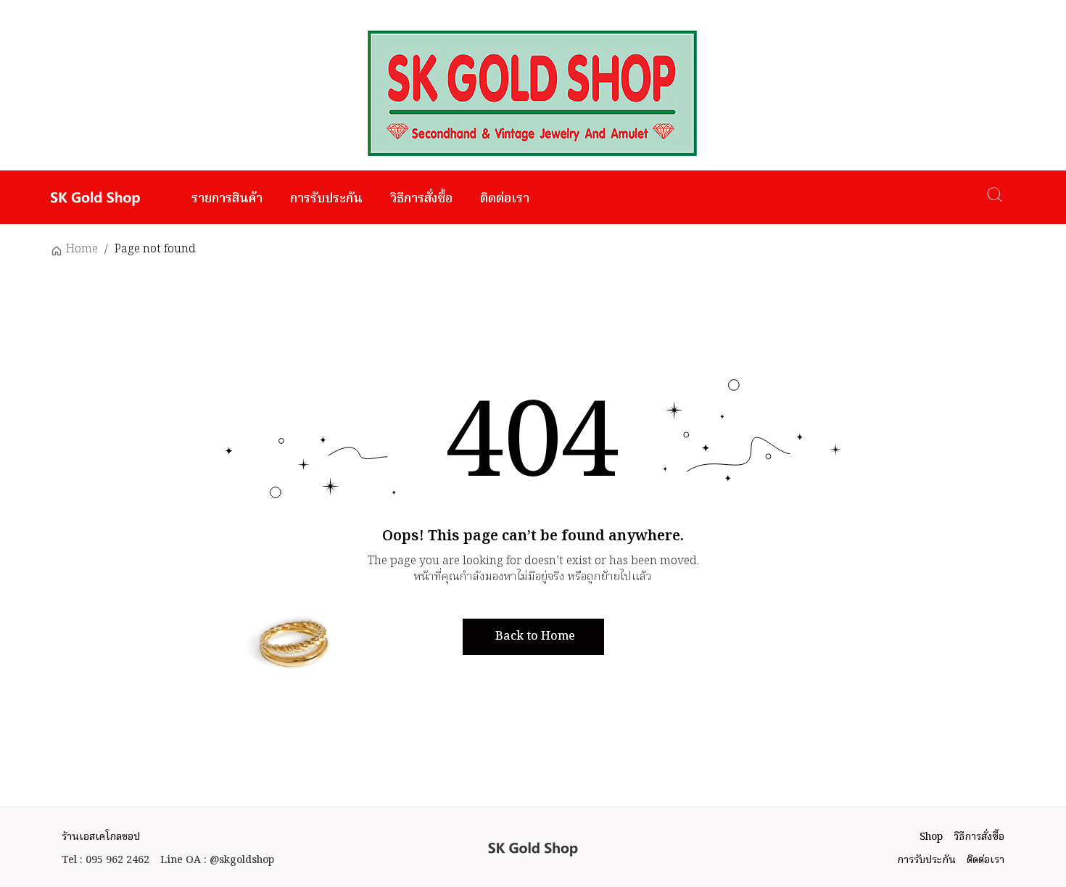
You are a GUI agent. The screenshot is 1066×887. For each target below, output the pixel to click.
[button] (533, 637)
